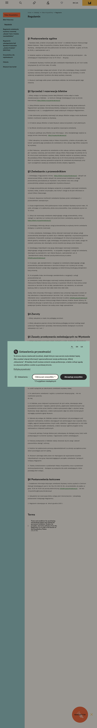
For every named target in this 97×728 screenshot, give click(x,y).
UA (77, 3)
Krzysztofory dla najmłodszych (8, 56)
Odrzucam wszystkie (45, 377)
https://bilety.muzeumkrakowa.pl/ (65, 176)
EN (74, 3)
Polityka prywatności (22, 369)
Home (29, 12)
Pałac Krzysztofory (11, 15)
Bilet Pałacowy (8, 20)
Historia (5, 62)
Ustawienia (23, 377)
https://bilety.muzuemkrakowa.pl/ (48, 100)
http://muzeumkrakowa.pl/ (57, 135)
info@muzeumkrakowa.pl (36, 258)
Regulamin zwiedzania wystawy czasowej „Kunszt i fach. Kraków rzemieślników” (11, 32)
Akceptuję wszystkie (73, 377)
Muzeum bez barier (10, 67)
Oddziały (36, 12)
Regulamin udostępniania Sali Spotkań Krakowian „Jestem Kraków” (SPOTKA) (10, 45)
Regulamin (8, 24)
